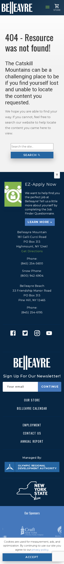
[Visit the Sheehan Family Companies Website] (32, 531)
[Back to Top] (57, 175)
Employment (32, 425)
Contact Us (32, 433)
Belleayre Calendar (32, 408)
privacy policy (40, 549)
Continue (50, 386)
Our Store (32, 400)
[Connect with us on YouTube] (50, 338)
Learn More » (40, 222)
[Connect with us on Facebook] (14, 338)
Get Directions (32, 251)
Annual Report (31, 441)
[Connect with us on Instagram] (38, 338)
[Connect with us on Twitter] (26, 338)
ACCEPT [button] (32, 557)
